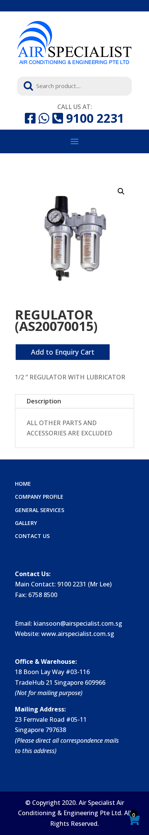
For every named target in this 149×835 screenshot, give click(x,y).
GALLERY (26, 523)
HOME (23, 483)
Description (44, 401)
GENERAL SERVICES (39, 510)
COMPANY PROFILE (39, 496)
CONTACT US (32, 536)
